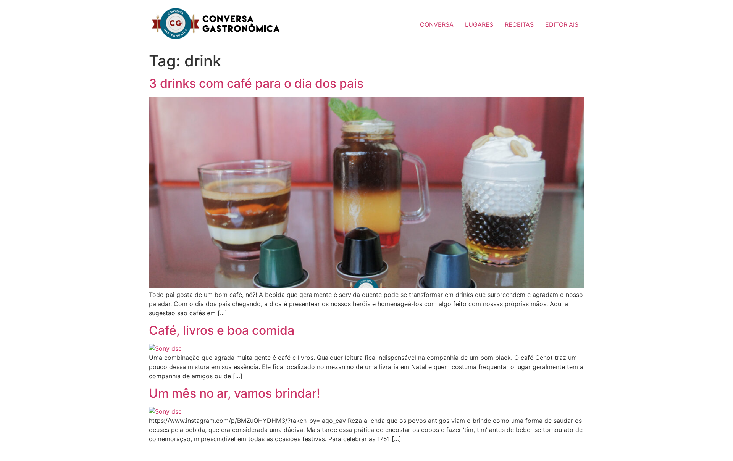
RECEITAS (519, 24)
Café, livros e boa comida (221, 330)
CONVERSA (437, 24)
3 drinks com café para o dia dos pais (256, 83)
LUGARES (479, 24)
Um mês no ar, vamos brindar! (234, 393)
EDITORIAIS (561, 24)
